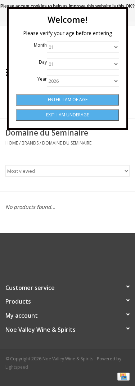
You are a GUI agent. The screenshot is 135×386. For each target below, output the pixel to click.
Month (40, 45)
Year (42, 79)
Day (43, 62)
